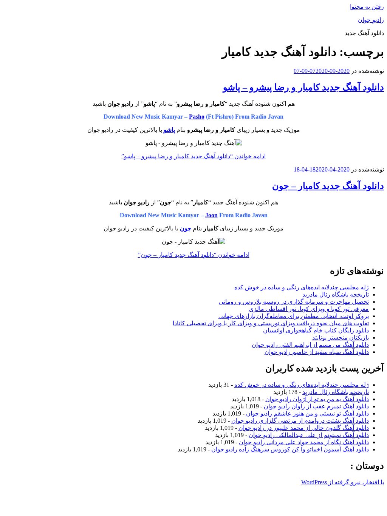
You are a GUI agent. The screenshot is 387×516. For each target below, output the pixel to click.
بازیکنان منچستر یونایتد (340, 337)
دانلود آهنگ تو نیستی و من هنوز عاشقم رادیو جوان (307, 413)
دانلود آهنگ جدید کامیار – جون (328, 186)
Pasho (196, 116)
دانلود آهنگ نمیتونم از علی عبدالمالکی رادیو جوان (309, 435)
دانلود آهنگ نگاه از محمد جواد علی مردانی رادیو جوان (304, 442)
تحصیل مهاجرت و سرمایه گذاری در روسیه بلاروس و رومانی (294, 301)
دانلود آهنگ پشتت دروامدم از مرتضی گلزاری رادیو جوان (300, 420)
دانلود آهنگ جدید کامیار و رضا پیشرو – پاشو (303, 87)
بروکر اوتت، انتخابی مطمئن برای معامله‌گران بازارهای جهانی (293, 316)
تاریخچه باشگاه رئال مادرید (335, 294)
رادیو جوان (371, 20)
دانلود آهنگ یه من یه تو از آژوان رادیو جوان (317, 399)
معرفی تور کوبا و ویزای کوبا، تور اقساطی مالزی (309, 309)
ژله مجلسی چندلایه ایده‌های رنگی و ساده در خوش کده (301, 287)
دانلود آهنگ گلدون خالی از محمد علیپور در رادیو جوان (303, 428)
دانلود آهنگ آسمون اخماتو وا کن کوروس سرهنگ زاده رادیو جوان (290, 449)
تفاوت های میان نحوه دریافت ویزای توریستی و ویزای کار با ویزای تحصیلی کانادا (271, 323)
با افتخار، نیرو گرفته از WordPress (342, 482)
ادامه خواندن (193, 156)
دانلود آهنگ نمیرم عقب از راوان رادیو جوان (316, 406)
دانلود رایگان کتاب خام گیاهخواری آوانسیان (316, 330)
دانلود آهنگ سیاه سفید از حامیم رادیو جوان (317, 352)
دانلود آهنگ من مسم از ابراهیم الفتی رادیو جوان (310, 344)
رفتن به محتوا (367, 6)
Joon (211, 215)
